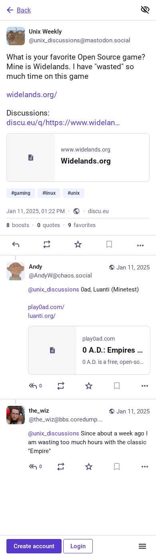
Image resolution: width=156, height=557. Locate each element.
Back (24, 10)
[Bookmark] (109, 244)
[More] (140, 245)
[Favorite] (78, 244)
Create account (34, 546)
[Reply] (15, 244)
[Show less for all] (145, 9)
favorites (82, 225)
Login (78, 546)
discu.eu (98, 211)
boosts (17, 225)
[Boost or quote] (47, 244)
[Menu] (142, 546)
